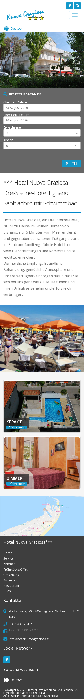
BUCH (71, 163)
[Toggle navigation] (74, 15)
